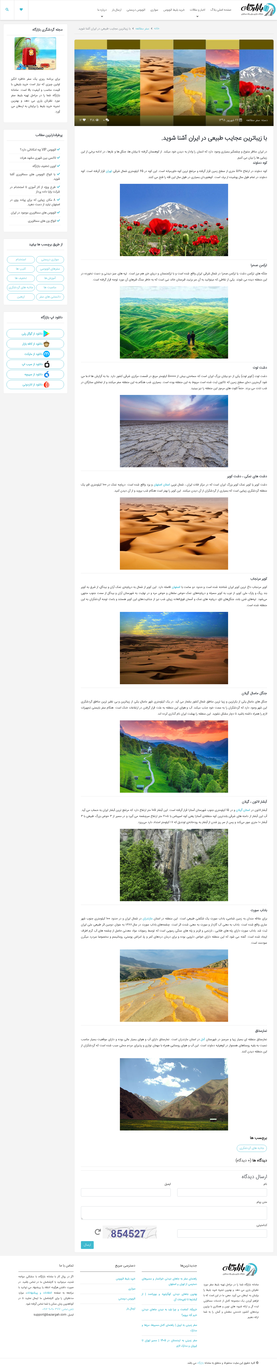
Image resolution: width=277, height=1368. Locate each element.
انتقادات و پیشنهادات (39, 1293)
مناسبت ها (50, 287)
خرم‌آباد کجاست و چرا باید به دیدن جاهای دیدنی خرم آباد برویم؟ (169, 1312)
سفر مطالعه (142, 28)
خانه (156, 28)
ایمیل (168, 1184)
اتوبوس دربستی (136, 10)
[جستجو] (7, 10)
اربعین (21, 296)
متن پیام (262, 1202)
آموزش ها (50, 278)
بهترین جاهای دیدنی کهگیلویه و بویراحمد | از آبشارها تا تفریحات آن (169, 1297)
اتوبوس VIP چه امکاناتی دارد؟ (38, 149)
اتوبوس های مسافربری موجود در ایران (34, 212)
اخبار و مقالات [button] (197, 10)
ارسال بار (116, 10)
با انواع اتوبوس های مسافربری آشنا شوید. (35, 177)
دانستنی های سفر (49, 296)
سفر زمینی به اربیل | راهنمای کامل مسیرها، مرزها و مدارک (169, 1328)
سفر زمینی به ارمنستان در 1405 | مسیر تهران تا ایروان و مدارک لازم (169, 1343)
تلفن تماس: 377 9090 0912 (58, 1309)
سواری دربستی (50, 259)
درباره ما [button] (102, 10)
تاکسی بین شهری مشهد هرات (38, 158)
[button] (21, 10)
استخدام (21, 259)
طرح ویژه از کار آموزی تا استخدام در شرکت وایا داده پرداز (35, 189)
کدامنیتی (261, 1225)
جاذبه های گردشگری (252, 1148)
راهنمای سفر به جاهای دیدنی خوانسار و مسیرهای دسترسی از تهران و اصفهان (169, 1282)
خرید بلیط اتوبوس (174, 10)
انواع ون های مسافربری (42, 221)
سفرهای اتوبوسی (50, 269)
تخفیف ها (21, 278)
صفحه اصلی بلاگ (220, 10)
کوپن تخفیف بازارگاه (44, 166)
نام (265, 1184)
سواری (154, 10)
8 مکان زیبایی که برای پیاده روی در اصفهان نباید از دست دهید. (35, 202)
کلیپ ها (21, 269)
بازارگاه (200, 1363)
